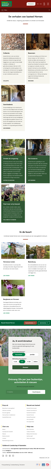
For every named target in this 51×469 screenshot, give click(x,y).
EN (37, 4)
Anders (36, 361)
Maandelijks (18, 354)
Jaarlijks (32, 354)
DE (41, 4)
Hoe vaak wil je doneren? (18, 351)
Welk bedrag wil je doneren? (19, 358)
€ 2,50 (15, 361)
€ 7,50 (28, 361)
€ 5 (22, 361)
